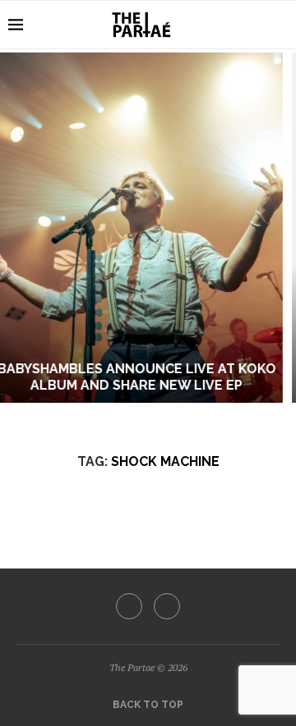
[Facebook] (129, 606)
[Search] (279, 24)
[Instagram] (167, 606)
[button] (22, 227)
